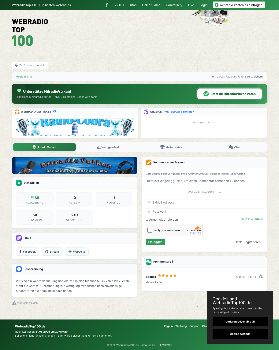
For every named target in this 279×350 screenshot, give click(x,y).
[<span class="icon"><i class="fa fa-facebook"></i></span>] (107, 5)
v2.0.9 (119, 5)
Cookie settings (240, 333)
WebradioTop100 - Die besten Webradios (41, 5)
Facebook (29, 251)
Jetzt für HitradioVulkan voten (233, 94)
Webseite (79, 251)
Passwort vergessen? (251, 218)
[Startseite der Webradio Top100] (53, 29)
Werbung (181, 326)
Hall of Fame (151, 5)
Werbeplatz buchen (179, 111)
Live (191, 5)
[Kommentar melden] (261, 276)
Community (174, 5)
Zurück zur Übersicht (32, 65)
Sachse (151, 277)
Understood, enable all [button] (240, 321)
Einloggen (155, 242)
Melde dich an (24, 76)
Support (194, 326)
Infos (132, 5)
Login (203, 5)
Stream (54, 251)
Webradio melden (27, 302)
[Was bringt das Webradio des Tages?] (54, 111)
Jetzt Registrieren (248, 242)
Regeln (168, 326)
